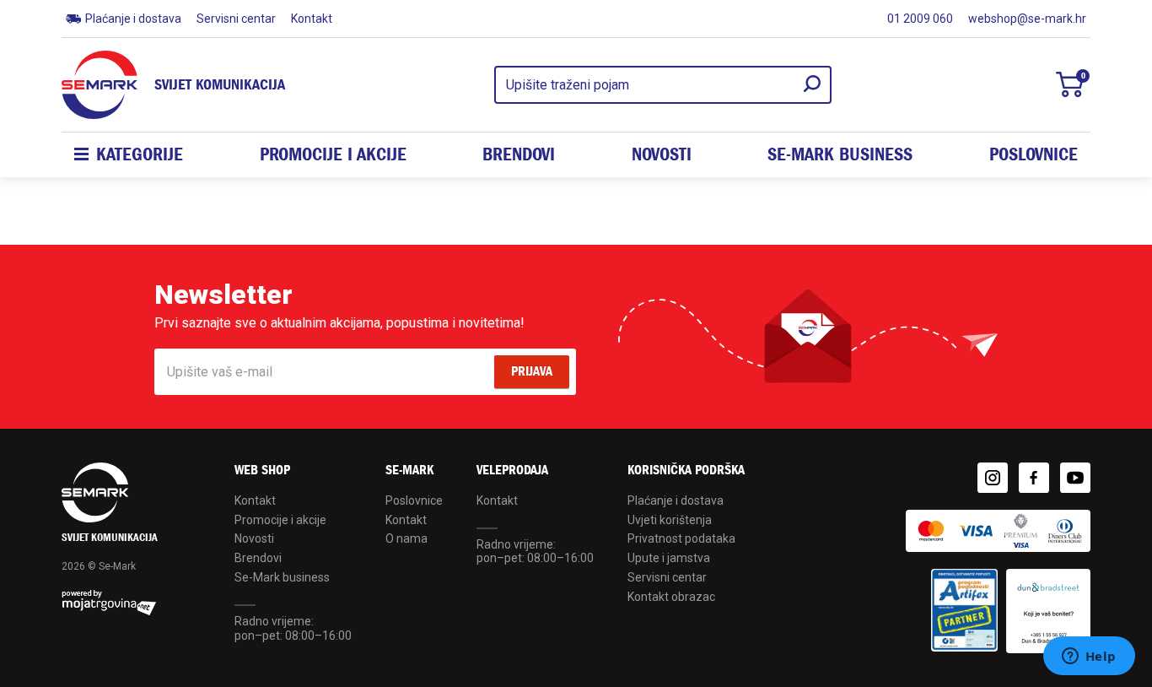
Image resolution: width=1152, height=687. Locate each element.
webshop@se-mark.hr (1027, 18)
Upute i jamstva (668, 558)
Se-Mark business (282, 577)
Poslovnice (1033, 154)
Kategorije (139, 154)
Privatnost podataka (681, 538)
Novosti (662, 154)
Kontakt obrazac (671, 596)
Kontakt (311, 18)
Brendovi (518, 154)
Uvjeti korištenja (669, 520)
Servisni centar (236, 18)
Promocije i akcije (333, 154)
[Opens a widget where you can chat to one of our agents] (1088, 657)
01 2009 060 (920, 18)
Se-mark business (839, 154)
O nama (406, 538)
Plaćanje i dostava (133, 18)
